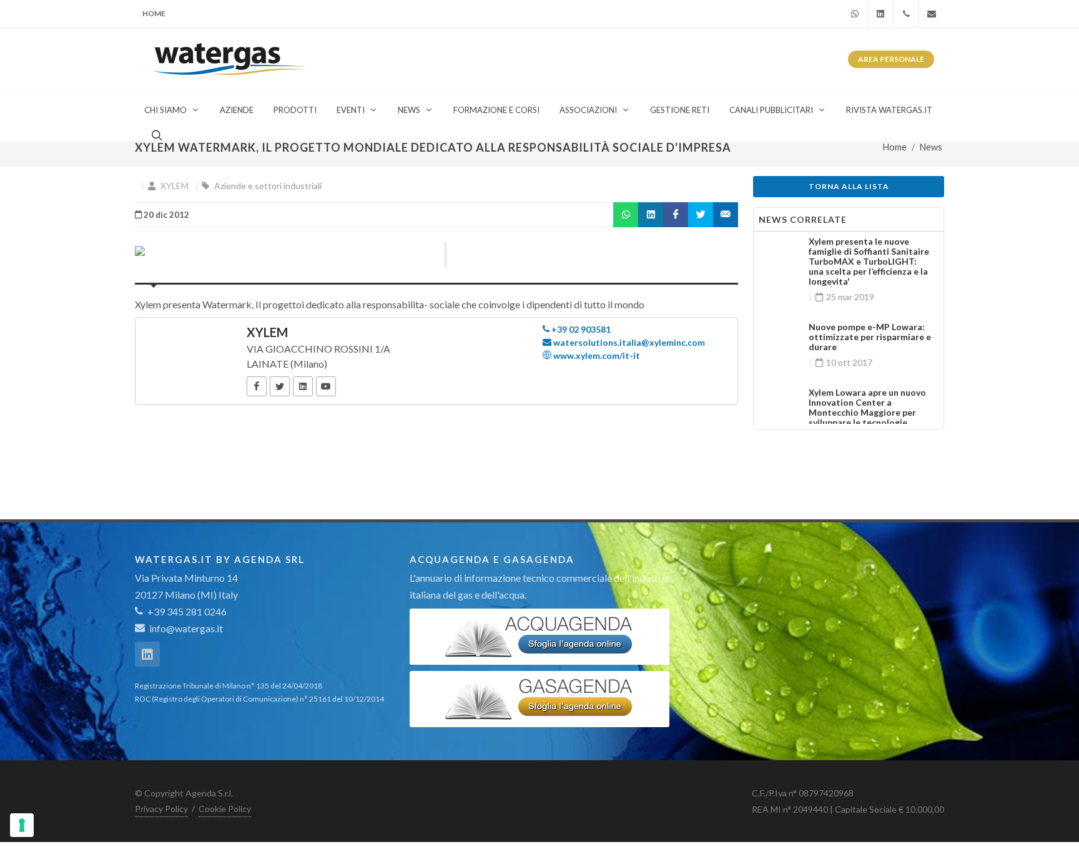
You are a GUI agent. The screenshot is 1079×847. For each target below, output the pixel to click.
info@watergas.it (186, 628)
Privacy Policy (161, 808)
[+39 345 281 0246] (906, 13)
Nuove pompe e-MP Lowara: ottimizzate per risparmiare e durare (870, 336)
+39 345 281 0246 (186, 611)
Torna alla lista (849, 186)
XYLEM (174, 185)
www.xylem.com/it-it (595, 355)
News (931, 147)
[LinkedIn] (303, 386)
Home (153, 13)
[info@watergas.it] (931, 13)
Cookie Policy (225, 808)
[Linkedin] (880, 13)
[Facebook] (257, 386)
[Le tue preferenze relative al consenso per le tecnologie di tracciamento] (22, 825)
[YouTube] (326, 386)
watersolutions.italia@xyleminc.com (628, 342)
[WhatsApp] (854, 13)
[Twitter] (280, 386)
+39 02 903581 (580, 329)
